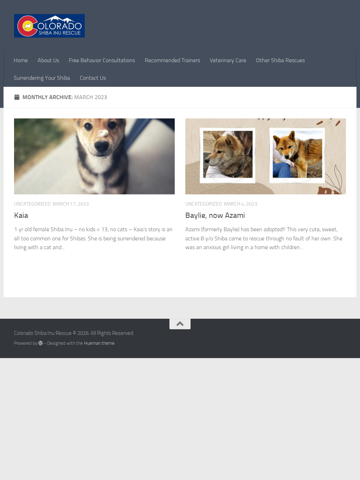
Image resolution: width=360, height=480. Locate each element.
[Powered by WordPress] (40, 343)
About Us (48, 60)
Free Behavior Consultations (102, 60)
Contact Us (93, 77)
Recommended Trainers (172, 60)
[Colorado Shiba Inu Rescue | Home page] (49, 26)
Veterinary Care (228, 60)
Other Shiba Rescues (280, 60)
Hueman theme (99, 343)
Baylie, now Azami (215, 215)
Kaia (21, 215)
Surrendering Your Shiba (42, 77)
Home (21, 60)
